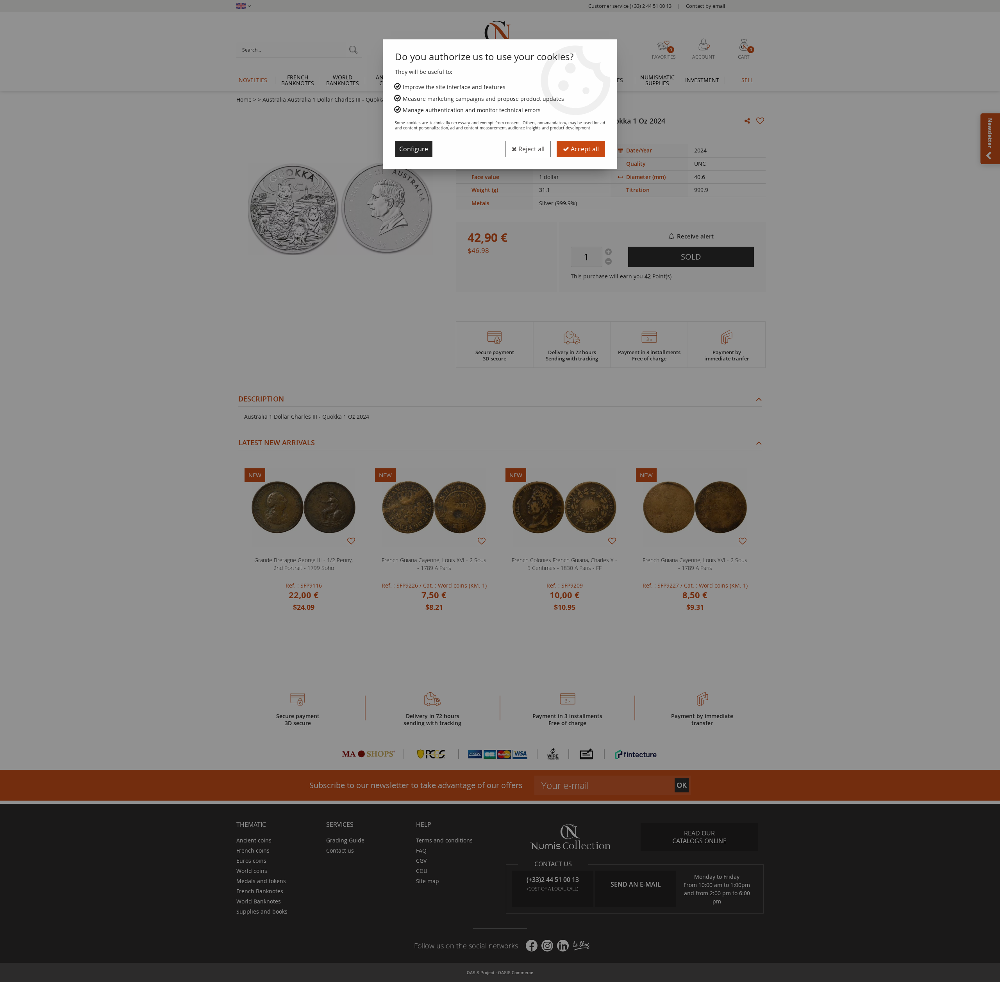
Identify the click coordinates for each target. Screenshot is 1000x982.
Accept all (584, 149)
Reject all (531, 149)
